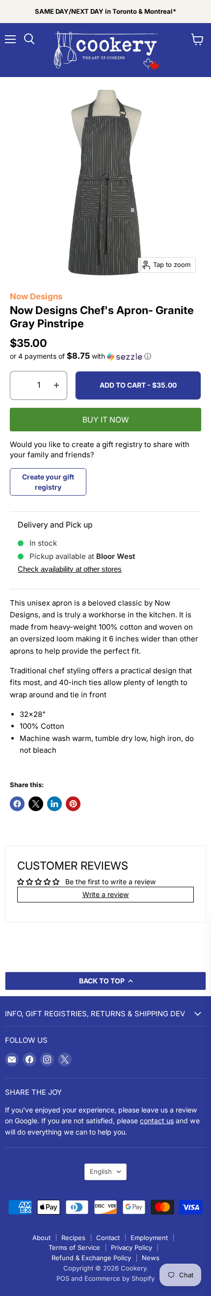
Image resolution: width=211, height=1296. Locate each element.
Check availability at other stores (70, 569)
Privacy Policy (131, 1247)
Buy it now (105, 419)
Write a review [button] (105, 894)
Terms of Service (74, 1247)
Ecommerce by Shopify (119, 1278)
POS (62, 1278)
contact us (157, 1120)
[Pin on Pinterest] (73, 803)
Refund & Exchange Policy (91, 1258)
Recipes (73, 1238)
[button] (105, 356)
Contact (108, 1238)
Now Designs (36, 296)
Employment (149, 1238)
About (41, 1238)
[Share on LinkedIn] (54, 803)
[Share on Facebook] (17, 803)
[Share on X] (35, 803)
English (101, 1171)
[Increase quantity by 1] (56, 385)
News (150, 1258)
